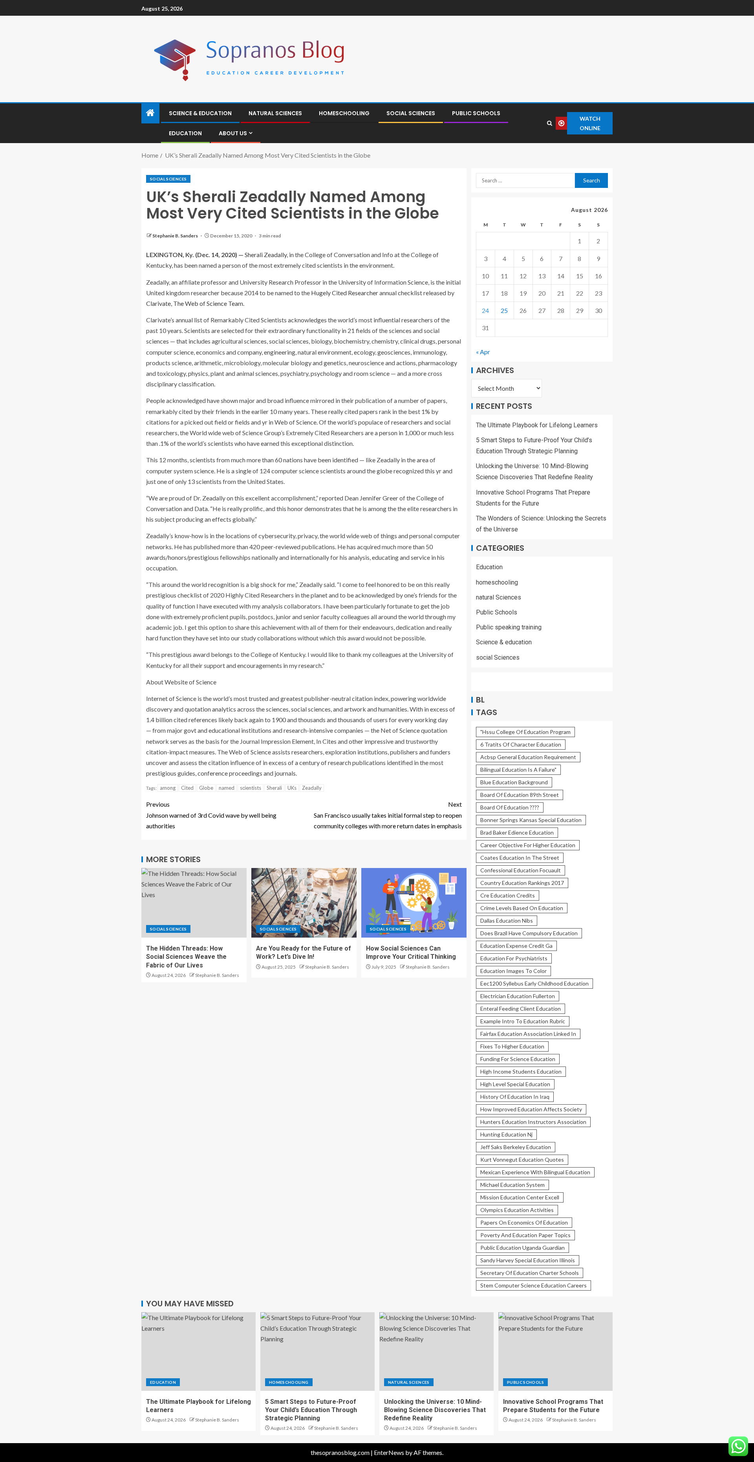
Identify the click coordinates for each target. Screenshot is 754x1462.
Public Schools (476, 113)
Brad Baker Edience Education (517, 832)
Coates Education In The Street (519, 857)
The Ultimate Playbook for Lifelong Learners (537, 425)
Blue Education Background (514, 782)
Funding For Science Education (517, 1059)
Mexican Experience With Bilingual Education (535, 1172)
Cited (187, 788)
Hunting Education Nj (506, 1134)
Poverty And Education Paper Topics (525, 1235)
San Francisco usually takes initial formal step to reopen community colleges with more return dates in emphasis (388, 814)
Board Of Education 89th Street (519, 794)
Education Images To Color (513, 970)
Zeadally (312, 788)
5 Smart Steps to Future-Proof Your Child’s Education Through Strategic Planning (311, 1410)
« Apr (483, 351)
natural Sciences (275, 113)
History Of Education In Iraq (514, 1096)
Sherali (274, 788)
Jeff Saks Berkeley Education (515, 1147)
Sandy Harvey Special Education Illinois (527, 1260)
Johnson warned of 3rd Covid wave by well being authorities (211, 814)
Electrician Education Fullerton (517, 996)
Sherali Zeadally (266, 254)
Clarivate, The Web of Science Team (194, 303)
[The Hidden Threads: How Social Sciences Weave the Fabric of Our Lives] (194, 903)
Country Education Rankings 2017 (522, 882)
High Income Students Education (521, 1071)
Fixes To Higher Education (512, 1046)
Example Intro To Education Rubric (522, 1021)
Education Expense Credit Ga (516, 945)
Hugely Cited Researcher (344, 292)
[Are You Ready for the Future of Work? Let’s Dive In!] (304, 903)
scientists (250, 788)
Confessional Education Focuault (520, 870)
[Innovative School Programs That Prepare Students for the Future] (555, 1351)
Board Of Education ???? (509, 807)
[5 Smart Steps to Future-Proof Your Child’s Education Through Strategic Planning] (317, 1351)
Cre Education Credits (507, 895)
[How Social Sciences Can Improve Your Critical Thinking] (414, 903)
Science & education (200, 113)
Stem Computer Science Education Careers (533, 1285)
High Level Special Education (515, 1084)
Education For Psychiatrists (513, 958)
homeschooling (344, 113)
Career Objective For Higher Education (527, 845)
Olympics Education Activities (517, 1209)
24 (485, 310)
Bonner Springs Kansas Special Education (531, 820)
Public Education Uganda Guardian (522, 1247)
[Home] (150, 113)
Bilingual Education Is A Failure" (518, 769)
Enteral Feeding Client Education (520, 1008)
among (168, 788)
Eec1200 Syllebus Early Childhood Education (534, 983)
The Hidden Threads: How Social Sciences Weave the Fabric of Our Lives (186, 957)
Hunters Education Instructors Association (533, 1121)
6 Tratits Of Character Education (520, 744)
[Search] (549, 123)
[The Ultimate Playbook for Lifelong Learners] (198, 1351)
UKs (291, 788)
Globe (206, 788)
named (226, 788)
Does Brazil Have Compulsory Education (529, 933)
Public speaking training (509, 627)
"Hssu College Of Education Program (525, 731)
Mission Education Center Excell (519, 1197)
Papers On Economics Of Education (524, 1222)
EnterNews (389, 1452)
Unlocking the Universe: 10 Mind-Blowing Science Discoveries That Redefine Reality (435, 1410)
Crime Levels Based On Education (521, 908)
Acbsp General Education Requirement (528, 757)
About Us (233, 133)
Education (185, 133)
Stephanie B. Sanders (175, 236)
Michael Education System (512, 1184)
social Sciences (410, 113)
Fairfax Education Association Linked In (528, 1033)
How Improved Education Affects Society (531, 1109)
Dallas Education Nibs (506, 920)
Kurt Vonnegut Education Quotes (522, 1159)
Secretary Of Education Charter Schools (529, 1272)
